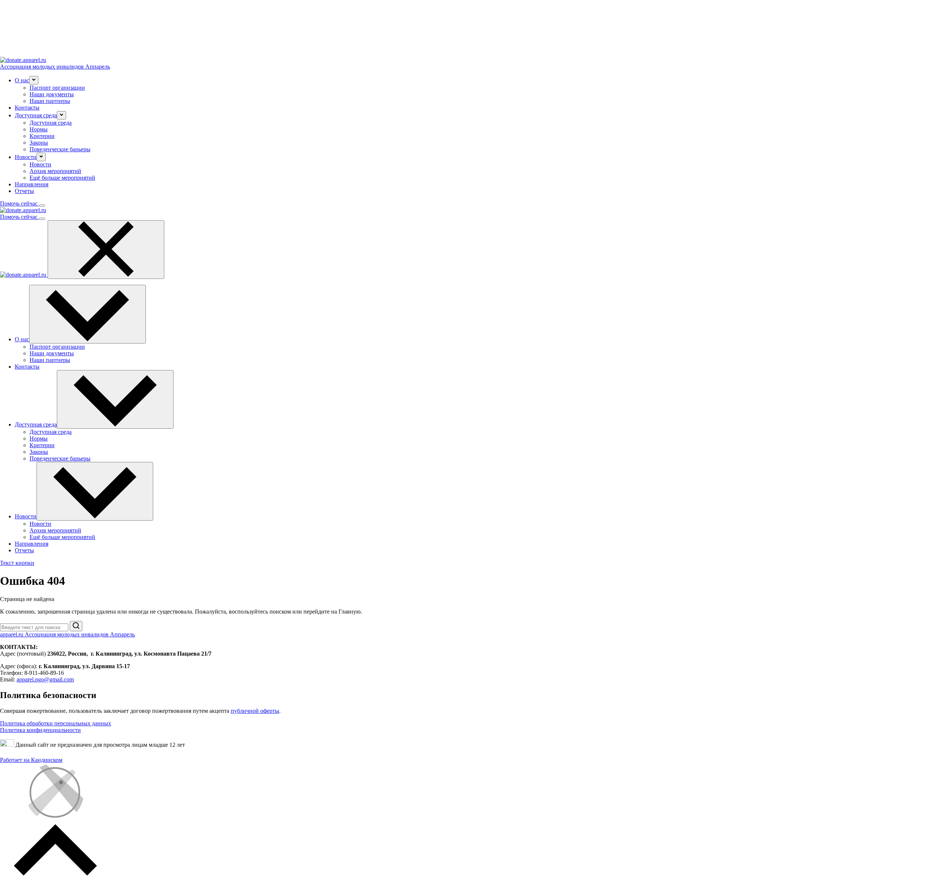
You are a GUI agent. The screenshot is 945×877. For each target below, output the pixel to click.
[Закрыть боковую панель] (106, 249)
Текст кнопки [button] (17, 563)
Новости (40, 164)
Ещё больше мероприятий (62, 178)
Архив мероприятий (55, 171)
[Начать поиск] (76, 626)
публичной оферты (255, 711)
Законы (39, 142)
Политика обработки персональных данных (55, 723)
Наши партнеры (50, 101)
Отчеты (24, 191)
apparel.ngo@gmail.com (45, 679)
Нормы (39, 129)
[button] (33, 80)
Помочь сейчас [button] (19, 203)
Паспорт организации (57, 87)
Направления (31, 184)
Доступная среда (51, 123)
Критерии (42, 136)
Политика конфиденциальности (40, 730)
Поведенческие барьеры (60, 149)
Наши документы (52, 94)
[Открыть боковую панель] (42, 205)
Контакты (27, 107)
